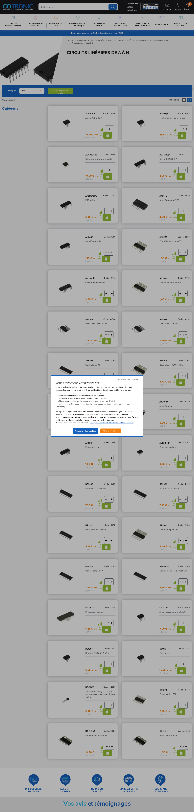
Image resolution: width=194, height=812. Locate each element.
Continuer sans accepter (128, 379)
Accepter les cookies (85, 430)
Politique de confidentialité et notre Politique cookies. (111, 422)
